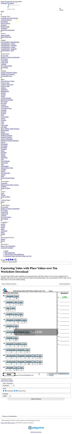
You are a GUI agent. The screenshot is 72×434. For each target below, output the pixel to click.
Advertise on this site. (36, 432)
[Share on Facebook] (7, 260)
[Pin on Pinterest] (9, 260)
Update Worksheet (36, 399)
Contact (13, 423)
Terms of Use (4, 423)
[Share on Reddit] (11, 260)
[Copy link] (15, 259)
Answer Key (22, 391)
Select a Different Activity (9, 284)
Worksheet (10, 391)
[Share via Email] (13, 260)
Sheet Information (65, 284)
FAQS (9, 423)
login (2, 11)
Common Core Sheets (7, 3)
